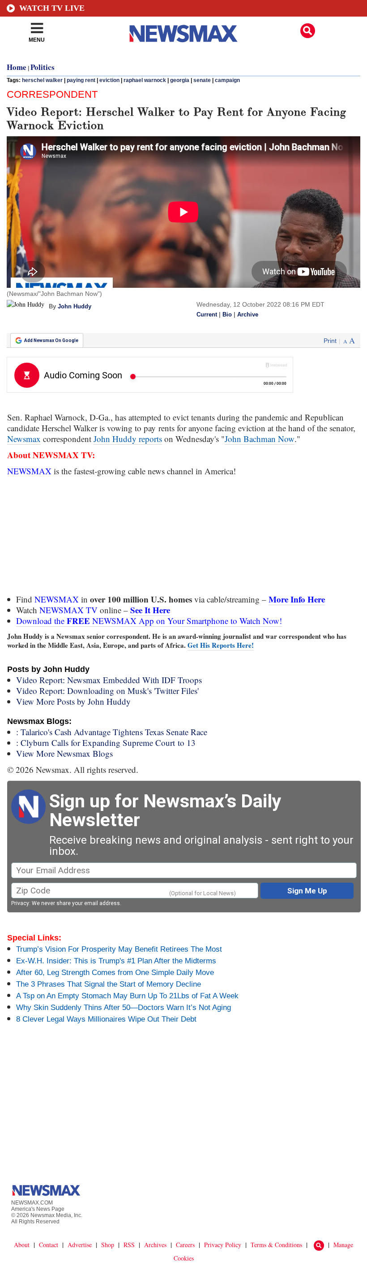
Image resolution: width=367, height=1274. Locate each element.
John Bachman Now (259, 438)
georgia (179, 80)
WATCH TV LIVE (52, 8)
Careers (185, 1244)
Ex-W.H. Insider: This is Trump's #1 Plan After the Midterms (116, 961)
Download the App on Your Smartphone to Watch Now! (149, 621)
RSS (129, 1244)
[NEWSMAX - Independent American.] (183, 34)
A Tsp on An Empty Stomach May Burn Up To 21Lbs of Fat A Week (127, 996)
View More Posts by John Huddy (73, 701)
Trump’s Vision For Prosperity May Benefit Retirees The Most (119, 949)
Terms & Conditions (276, 1244)
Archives (155, 1244)
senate (202, 80)
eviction (109, 80)
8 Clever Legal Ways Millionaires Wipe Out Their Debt (106, 1019)
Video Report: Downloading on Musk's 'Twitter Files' (107, 690)
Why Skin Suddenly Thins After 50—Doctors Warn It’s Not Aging (123, 1007)
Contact (48, 1244)
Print (330, 340)
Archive (247, 315)
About (22, 1244)
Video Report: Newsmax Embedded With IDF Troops (109, 679)
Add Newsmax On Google (51, 340)
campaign (227, 80)
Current (206, 315)
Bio (227, 315)
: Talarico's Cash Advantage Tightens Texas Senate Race (111, 731)
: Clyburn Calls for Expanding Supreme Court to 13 (106, 742)
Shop (107, 1244)
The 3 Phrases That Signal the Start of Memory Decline (108, 984)
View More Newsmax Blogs (64, 753)
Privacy (20, 903)
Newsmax (24, 438)
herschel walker (42, 80)
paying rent (81, 80)
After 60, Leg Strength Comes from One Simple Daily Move (115, 972)
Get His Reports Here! (221, 645)
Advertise (80, 1244)
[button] (307, 30)
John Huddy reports (128, 438)
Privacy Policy (222, 1244)
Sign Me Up (307, 890)
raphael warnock (145, 80)
